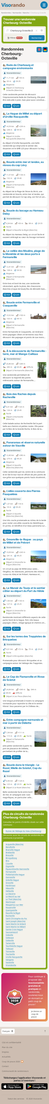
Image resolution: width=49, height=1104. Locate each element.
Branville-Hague (13, 850)
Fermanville (11, 872)
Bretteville (10, 852)
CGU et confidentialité (11, 1042)
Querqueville (11, 910)
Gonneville (10, 877)
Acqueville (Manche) (14, 844)
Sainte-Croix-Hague (14, 929)
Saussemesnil (12, 932)
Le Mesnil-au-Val (13, 896)
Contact (5, 1066)
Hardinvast (10, 885)
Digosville (10, 866)
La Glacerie (10, 894)
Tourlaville (10, 954)
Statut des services (16, 1098)
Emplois (5, 1052)
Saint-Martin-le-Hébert (16, 926)
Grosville (9, 883)
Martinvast (10, 902)
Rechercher (37, 38)
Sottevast (10, 937)
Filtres (16, 38)
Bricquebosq (11, 858)
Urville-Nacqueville (14, 957)
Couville (9, 863)
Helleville (10, 891)
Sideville (9, 935)
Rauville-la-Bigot (13, 913)
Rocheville (10, 916)
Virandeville (11, 965)
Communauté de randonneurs (15, 1071)
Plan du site (7, 1047)
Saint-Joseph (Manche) (15, 921)
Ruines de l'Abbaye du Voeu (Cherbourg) (23, 831)
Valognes (10, 959)
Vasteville (10, 962)
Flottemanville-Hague (15, 874)
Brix (7, 861)
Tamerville (10, 943)
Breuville (9, 855)
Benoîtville (10, 847)
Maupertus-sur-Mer (14, 905)
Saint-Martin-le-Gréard (16, 924)
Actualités (6, 1056)
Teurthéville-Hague (14, 946)
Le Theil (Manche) (13, 899)
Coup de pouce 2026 (11, 1061)
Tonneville (10, 951)
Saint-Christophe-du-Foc (16, 918)
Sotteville (10, 940)
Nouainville (11, 907)
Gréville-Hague (12, 880)
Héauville (10, 888)
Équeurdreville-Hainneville (17, 869)
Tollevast (9, 948)
